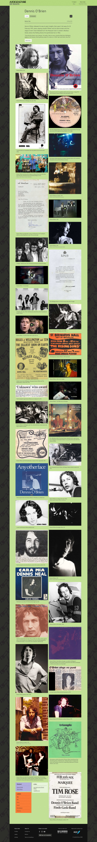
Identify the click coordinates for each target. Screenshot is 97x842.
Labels (16, 834)
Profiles (16, 831)
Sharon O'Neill (20, 787)
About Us (27, 828)
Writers (26, 834)
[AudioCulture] (18, 3)
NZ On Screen (62, 832)
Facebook (71, 16)
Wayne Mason (20, 789)
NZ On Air (77, 832)
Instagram (42, 832)
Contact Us (27, 831)
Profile (26, 16)
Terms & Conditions (29, 837)
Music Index (17, 828)
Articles (16, 837)
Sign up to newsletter (46, 835)
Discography (33, 16)
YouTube (44, 832)
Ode (18, 796)
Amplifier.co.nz (37, 790)
